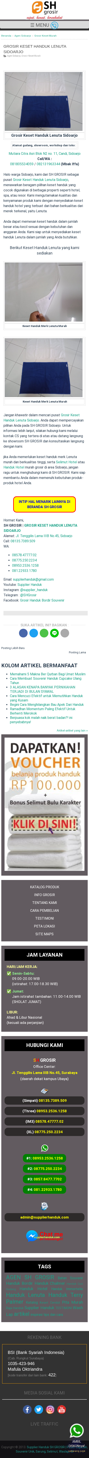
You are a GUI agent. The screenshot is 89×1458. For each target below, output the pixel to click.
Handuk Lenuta (25, 1295)
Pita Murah (72, 1302)
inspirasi (37, 1315)
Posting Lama (77, 652)
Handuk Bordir (19, 1283)
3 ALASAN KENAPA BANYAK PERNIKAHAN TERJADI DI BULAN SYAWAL (42, 689)
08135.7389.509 (23, 541)
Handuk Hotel (13, 467)
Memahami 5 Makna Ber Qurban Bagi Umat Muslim (48, 674)
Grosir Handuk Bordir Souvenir (42, 600)
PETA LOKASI (44, 926)
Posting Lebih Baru (13, 648)
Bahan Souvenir (70, 1278)
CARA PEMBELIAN (44, 911)
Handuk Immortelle (67, 1289)
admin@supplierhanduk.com (44, 1217)
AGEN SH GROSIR (30, 1277)
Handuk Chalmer (50, 1283)
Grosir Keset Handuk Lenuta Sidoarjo (40, 180)
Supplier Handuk (29, 585)
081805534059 (21, 164)
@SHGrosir (28, 595)
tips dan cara (53, 1315)
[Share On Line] (54, 633)
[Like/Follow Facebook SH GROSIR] (27, 1412)
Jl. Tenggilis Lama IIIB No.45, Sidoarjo (44, 536)
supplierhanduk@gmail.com (33, 579)
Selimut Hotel (66, 462)
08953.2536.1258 (25, 565)
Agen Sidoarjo (14, 56)
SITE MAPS (44, 934)
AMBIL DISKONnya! (76, 1446)
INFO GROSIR (44, 895)
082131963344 (48, 164)
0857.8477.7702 (48, 1179)
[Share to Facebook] (23, 633)
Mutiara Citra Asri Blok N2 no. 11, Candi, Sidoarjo (45, 154)
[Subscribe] (61, 1412)
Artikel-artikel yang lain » (72, 730)
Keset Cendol (50, 1303)
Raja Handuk (15, 1308)
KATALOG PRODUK (44, 887)
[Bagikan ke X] (33, 633)
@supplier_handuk (34, 590)
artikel (21, 1314)
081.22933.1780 (24, 571)
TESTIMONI (44, 918)
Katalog (32, 1302)
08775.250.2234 (24, 560)
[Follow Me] (38, 1412)
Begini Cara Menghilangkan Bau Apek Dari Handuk (47, 705)
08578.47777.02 (24, 555)
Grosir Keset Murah (31, 56)
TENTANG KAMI (44, 903)
